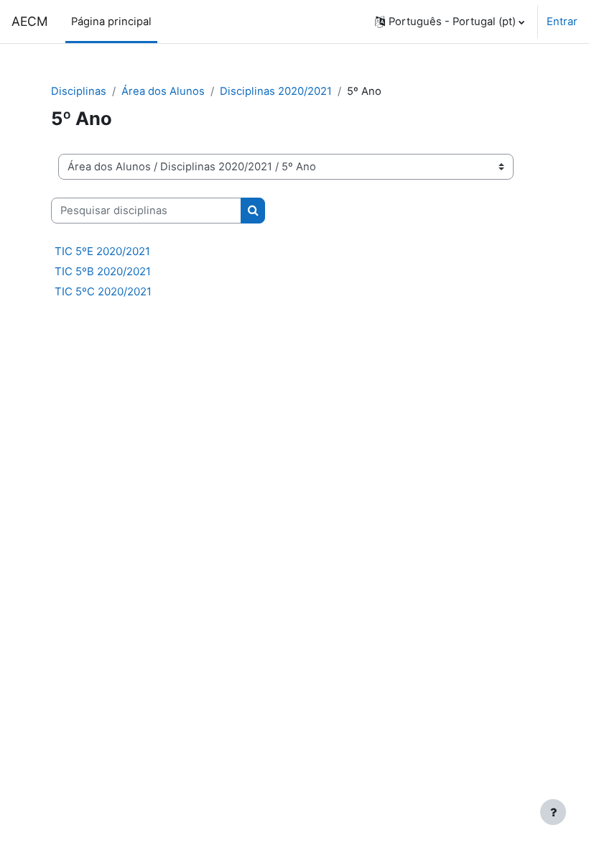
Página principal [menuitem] (111, 21)
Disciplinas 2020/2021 (276, 91)
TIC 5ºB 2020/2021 (103, 271)
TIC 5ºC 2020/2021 (103, 291)
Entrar (562, 21)
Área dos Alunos (163, 91)
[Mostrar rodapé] (553, 812)
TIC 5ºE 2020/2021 (102, 251)
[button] (449, 21)
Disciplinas (78, 91)
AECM (29, 21)
